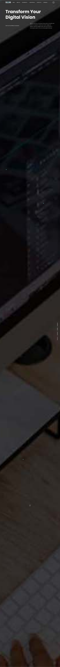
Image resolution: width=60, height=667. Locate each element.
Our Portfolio (32, 2)
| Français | (45, 2)
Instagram (57, 324)
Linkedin (57, 329)
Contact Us (39, 2)
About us (18, 2)
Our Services (24, 2)
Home (14, 2)
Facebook (57, 333)
